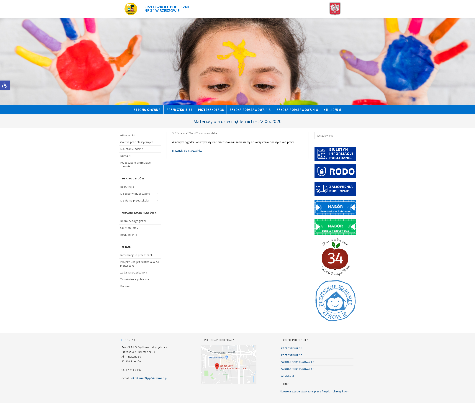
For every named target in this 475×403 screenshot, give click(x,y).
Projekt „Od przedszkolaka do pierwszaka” (139, 263)
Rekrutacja (127, 187)
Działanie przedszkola (134, 200)
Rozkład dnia (128, 234)
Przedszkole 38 (291, 355)
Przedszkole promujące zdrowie (135, 164)
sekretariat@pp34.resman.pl (148, 378)
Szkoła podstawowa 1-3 (297, 362)
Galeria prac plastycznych (136, 142)
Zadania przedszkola (133, 272)
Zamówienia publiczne (134, 279)
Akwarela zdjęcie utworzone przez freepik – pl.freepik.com (314, 391)
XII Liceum (287, 375)
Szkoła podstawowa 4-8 (297, 369)
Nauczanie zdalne (208, 133)
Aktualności (127, 135)
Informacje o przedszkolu (136, 255)
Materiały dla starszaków (187, 150)
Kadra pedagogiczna (133, 221)
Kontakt (125, 156)
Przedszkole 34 (291, 348)
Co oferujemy (129, 228)
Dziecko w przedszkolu (135, 193)
